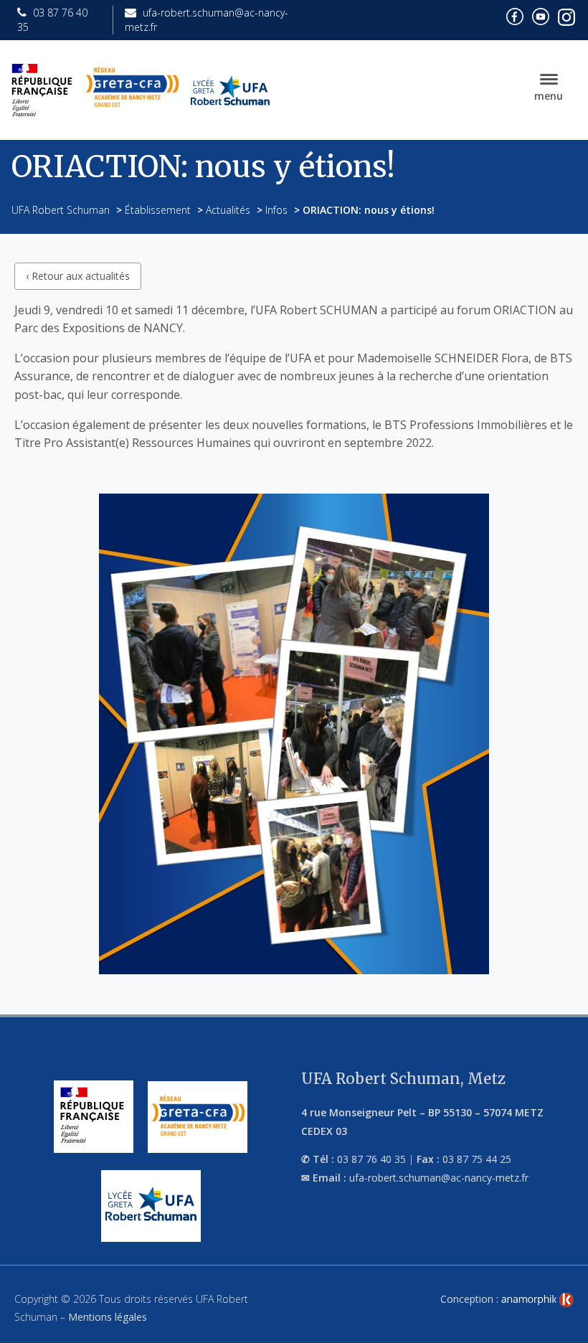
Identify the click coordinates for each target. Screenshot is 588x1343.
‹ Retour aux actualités (78, 276)
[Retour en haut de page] (562, 1328)
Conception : (470, 1299)
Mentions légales (107, 1317)
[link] (537, 1300)
